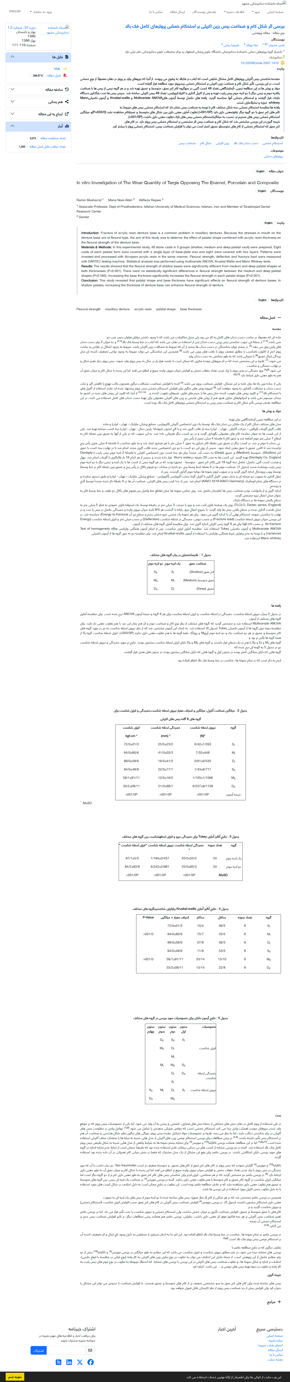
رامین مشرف (276, 45)
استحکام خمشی (273, 142)
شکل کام (205, 142)
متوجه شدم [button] (15, 1376)
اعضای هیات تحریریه (270, 1345)
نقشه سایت (275, 1359)
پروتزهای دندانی (273, 156)
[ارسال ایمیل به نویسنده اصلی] (266, 44)
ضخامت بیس (187, 142)
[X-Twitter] (80, 1363)
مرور (257, 11)
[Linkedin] (69, 1363)
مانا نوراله (252, 45)
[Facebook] (90, 1363)
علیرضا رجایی (231, 45)
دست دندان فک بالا (246, 142)
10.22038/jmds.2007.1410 (260, 62)
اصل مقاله (268, 317)
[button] (184, 1377)
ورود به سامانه (42, 11)
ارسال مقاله (177, 11)
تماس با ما (155, 11)
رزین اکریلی (222, 142)
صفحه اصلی (275, 11)
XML (58, 68)
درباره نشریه (276, 1340)
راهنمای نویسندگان (204, 11)
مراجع (271, 1301)
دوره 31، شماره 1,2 (21, 27)
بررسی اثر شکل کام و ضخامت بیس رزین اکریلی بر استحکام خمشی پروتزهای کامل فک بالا (205, 25)
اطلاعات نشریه (235, 11)
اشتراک (39, 1350)
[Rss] (58, 1363)
